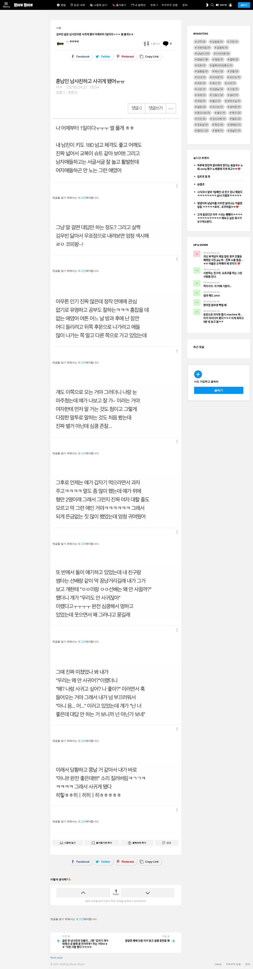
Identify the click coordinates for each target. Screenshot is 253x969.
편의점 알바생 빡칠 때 (215, 305)
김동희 (222, 47)
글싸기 (244, 5)
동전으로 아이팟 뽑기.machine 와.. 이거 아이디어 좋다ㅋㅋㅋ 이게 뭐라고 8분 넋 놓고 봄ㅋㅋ (223, 318)
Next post (56, 957)
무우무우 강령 (169, 5)
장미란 (235, 106)
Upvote (83, 892)
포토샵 (202, 124)
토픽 (153, 5)
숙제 (201, 94)
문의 (185, 5)
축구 (236, 112)
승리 (234, 94)
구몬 (234, 41)
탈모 (236, 118)
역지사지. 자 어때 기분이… (217, 286)
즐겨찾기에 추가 (104, 842)
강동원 (217, 41)
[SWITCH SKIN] (207, 5)
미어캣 (217, 77)
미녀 (201, 77)
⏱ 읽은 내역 (78, 5)
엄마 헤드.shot (211, 295)
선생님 (217, 89)
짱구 (221, 112)
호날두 (235, 130)
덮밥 (219, 59)
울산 (216, 100)
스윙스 (217, 94)
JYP (201, 41)
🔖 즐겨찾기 (119, 5)
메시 (219, 71)
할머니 (202, 130)
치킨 (201, 118)
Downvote (148, 892)
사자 (231, 83)
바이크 (235, 77)
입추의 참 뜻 (203, 176)
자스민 (217, 106)
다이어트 (222, 53)
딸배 (234, 59)
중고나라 (203, 112)
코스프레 (218, 118)
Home (218, 964)
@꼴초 (201, 184)
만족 (201, 65)
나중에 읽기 (70, 842)
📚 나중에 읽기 (98, 5)
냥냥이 (203, 53)
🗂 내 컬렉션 (138, 5)
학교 (219, 124)
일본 (201, 106)
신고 (169, 842)
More (177, 186)
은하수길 (233, 100)
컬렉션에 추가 (139, 842)
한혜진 (235, 124)
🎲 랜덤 (61, 5)
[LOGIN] (230, 5)
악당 (201, 100)
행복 (219, 130)
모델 (234, 71)
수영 (234, 89)
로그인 (82, 197)
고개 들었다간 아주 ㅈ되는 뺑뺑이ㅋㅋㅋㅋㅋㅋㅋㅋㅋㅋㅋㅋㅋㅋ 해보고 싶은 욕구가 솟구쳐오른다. (219, 218)
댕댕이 (202, 59)
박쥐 (201, 83)
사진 (201, 89)
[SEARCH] (212, 5)
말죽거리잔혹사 (222, 65)
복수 (216, 83)
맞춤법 (202, 71)
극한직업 (203, 47)
